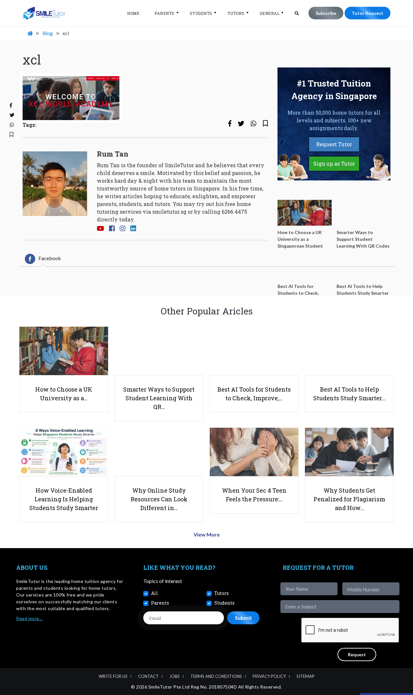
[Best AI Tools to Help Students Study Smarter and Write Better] (364, 267)
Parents (165, 13)
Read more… (29, 618)
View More (207, 534)
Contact (148, 676)
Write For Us (113, 676)
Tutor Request (367, 13)
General (270, 13)
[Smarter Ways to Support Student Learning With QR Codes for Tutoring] (364, 213)
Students (201, 13)
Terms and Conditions (216, 676)
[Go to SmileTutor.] (30, 33)
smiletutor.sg (169, 211)
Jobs (174, 676)
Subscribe (326, 13)
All (154, 593)
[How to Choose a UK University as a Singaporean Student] (304, 213)
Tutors (236, 13)
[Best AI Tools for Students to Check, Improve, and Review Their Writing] (304, 267)
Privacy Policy (269, 676)
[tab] (43, 259)
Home (133, 13)
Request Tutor (334, 144)
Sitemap (306, 676)
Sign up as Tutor (334, 163)
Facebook (49, 258)
